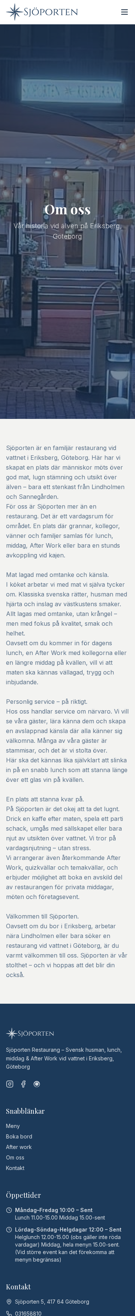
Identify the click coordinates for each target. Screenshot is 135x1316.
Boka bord (19, 1136)
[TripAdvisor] (36, 1084)
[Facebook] (23, 1084)
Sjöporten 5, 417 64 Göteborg (52, 1301)
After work (19, 1147)
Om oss (15, 1157)
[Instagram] (10, 1084)
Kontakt (15, 1168)
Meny (13, 1126)
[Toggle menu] (124, 12)
